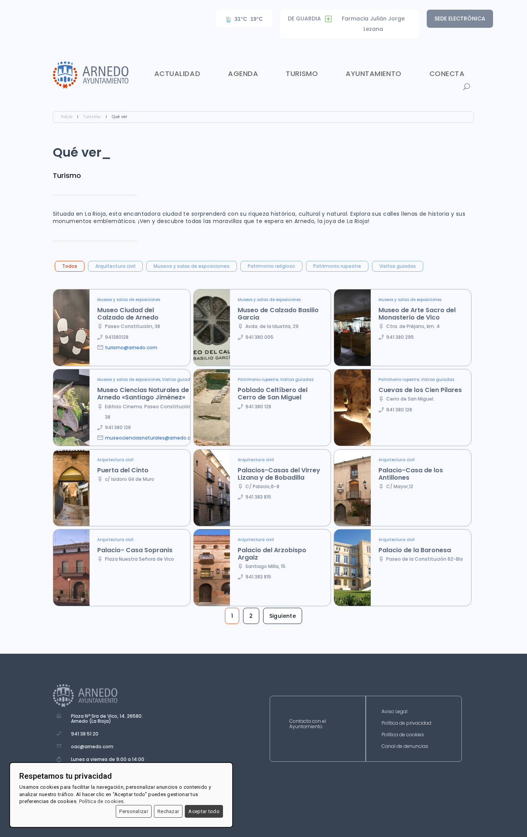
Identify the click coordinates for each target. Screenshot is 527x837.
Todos (69, 266)
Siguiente (282, 616)
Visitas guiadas (397, 266)
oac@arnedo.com (92, 746)
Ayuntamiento (373, 73)
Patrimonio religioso (271, 266)
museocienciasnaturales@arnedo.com (151, 438)
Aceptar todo (204, 811)
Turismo (302, 73)
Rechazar (168, 811)
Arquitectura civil (115, 266)
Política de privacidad (406, 723)
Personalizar (133, 811)
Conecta (447, 73)
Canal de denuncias (405, 746)
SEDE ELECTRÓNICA (459, 18)
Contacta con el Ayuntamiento (307, 724)
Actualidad (177, 73)
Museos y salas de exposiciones (192, 266)
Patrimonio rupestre (337, 266)
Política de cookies (403, 735)
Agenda (243, 73)
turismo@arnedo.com (131, 347)
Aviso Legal (394, 712)
